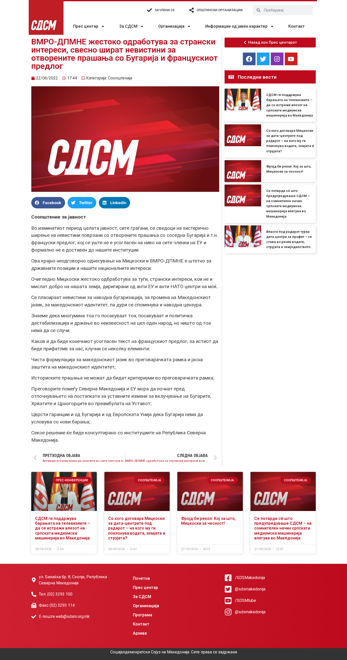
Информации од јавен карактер (236, 26)
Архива (140, 633)
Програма (142, 615)
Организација (171, 26)
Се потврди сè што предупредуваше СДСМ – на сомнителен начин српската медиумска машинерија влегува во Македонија (282, 528)
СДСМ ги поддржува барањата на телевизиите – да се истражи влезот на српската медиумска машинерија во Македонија (289, 105)
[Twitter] (263, 59)
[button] (48, 202)
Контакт (296, 26)
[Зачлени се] (149, 10)
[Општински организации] (191, 10)
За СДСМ (128, 26)
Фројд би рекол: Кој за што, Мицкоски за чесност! (208, 521)
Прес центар (85, 26)
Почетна (141, 578)
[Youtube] (291, 59)
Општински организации (220, 10)
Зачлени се (164, 10)
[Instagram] (277, 59)
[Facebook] (249, 59)
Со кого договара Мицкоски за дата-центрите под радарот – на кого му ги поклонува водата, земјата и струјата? (290, 141)
